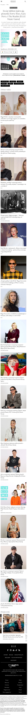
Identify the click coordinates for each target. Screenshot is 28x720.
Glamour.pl (7, 682)
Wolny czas (4, 81)
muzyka (3, 83)
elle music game (19, 83)
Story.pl (20, 692)
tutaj (9, 714)
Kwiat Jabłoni (5, 85)
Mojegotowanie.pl (7, 689)
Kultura (13, 81)
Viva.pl (20, 687)
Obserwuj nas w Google (8, 52)
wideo (10, 83)
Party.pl (6, 680)
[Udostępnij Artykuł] (15, 52)
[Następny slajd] (26, 624)
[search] (25, 1)
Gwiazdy (20, 81)
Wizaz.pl (20, 689)
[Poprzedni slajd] (1, 624)
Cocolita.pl (7, 685)
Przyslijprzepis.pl (20, 685)
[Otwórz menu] (1, 1)
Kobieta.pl (20, 682)
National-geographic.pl (7, 692)
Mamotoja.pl (7, 687)
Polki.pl (20, 680)
